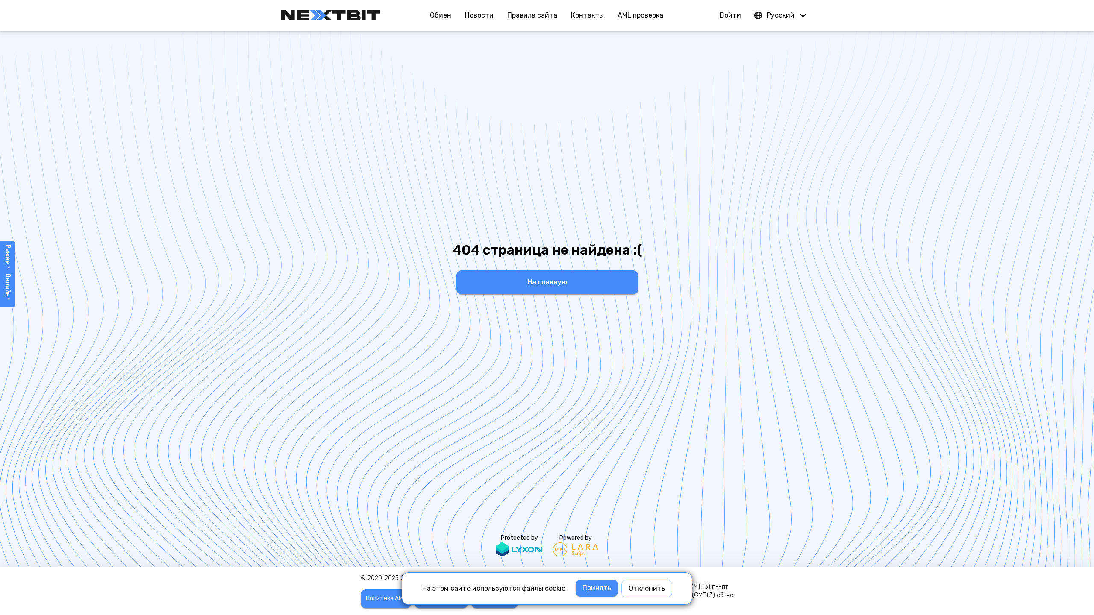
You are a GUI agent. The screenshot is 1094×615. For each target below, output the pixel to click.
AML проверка (640, 15)
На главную (547, 282)
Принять (596, 588)
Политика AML (386, 598)
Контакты (587, 15)
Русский (780, 15)
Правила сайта (532, 15)
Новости (479, 15)
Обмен (440, 15)
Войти (730, 15)
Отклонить (647, 588)
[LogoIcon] (330, 15)
